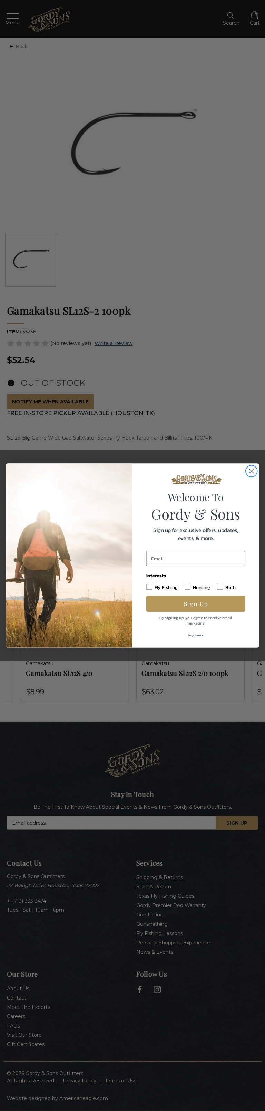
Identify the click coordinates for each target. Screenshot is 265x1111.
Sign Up (196, 604)
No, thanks (195, 635)
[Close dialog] (251, 471)
